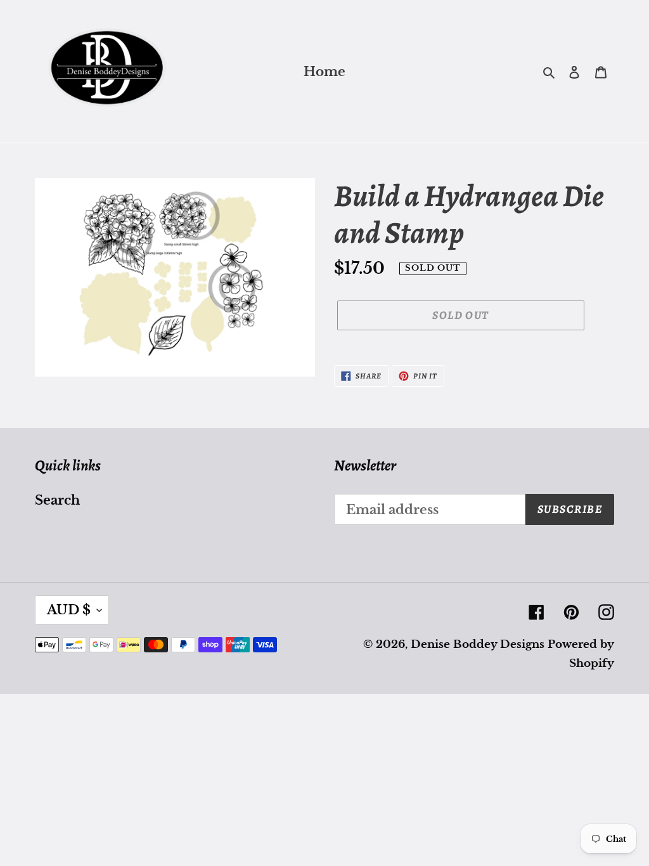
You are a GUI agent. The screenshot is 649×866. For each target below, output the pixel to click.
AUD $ (69, 609)
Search (57, 500)
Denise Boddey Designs (477, 644)
